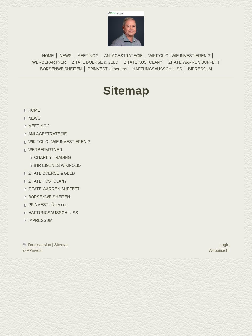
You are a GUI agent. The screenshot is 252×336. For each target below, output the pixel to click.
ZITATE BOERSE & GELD (51, 173)
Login (224, 245)
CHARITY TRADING (52, 157)
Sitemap (61, 245)
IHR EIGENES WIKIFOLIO (57, 165)
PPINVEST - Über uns (47, 205)
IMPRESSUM (40, 220)
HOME (34, 110)
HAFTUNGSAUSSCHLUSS (53, 213)
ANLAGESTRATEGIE (47, 134)
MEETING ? (38, 126)
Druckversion (39, 245)
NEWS (34, 118)
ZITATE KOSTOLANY (47, 181)
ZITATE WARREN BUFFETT (53, 189)
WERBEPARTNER (45, 150)
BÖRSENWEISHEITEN (49, 197)
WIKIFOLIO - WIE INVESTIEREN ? (59, 142)
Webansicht (219, 250)
